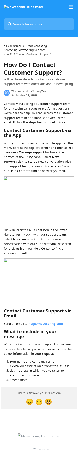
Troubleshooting (36, 46)
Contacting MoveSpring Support (24, 50)
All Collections (13, 46)
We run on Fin (41, 449)
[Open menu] (70, 7)
